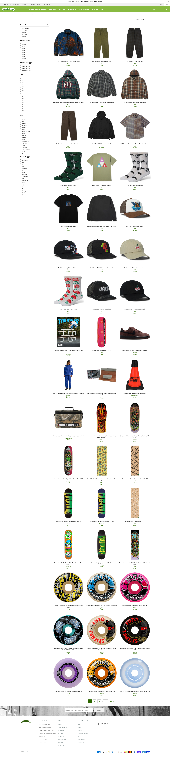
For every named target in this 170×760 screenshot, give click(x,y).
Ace (23, 121)
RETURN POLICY (82, 739)
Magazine (24, 168)
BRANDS (31, 9)
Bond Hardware (26, 131)
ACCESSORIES (72, 9)
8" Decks (24, 32)
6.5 (23, 90)
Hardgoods (25, 180)
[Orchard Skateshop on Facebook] (2, 4)
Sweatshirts (25, 176)
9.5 (23, 102)
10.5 (23, 106)
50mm (24, 44)
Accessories (25, 160)
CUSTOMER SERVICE (83, 733)
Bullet (23, 139)
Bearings (24, 191)
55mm (23, 52)
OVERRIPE (95, 9)
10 (22, 104)
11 (22, 108)
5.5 (23, 86)
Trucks (23, 187)
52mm (23, 46)
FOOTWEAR (52, 9)
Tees (23, 178)
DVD (23, 164)
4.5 (23, 82)
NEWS (33, 4)
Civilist (23, 145)
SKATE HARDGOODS (41, 9)
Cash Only (24, 143)
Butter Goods (25, 141)
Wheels (24, 189)
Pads (23, 170)
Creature (24, 152)
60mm (24, 58)
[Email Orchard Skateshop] (10, 4)
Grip (23, 185)
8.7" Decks (24, 34)
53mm (23, 48)
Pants (23, 172)
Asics (23, 129)
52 (105, 701)
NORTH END (61, 745)
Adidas (24, 123)
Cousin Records (26, 149)
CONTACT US (25, 4)
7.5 (22, 94)
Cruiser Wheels (26, 66)
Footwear (24, 174)
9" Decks (24, 36)
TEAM (79, 727)
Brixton (24, 135)
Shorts (23, 193)
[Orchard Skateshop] (14, 9)
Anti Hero (24, 127)
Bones (23, 133)
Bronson (24, 137)
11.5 (23, 110)
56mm (23, 54)
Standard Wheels (26, 70)
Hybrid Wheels (26, 68)
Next (111, 701)
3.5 (23, 78)
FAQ (79, 736)
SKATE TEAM (46, 4)
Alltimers (24, 125)
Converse (24, 147)
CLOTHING (62, 9)
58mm (23, 56)
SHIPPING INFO (81, 742)
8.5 (23, 98)
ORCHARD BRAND (84, 9)
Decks (23, 182)
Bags (23, 162)
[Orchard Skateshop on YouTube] (4, 4)
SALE (102, 9)
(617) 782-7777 (16, 4)
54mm (23, 50)
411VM (23, 119)
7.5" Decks (24, 30)
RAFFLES (39, 4)
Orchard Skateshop (27, 751)
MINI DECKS (25, 28)
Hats (23, 166)
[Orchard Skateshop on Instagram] (7, 4)
